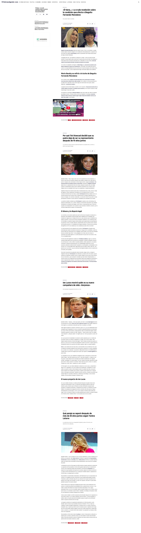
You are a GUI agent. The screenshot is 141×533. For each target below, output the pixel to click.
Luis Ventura (79, 260)
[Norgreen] (42, 33)
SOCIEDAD (44, 2)
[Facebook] (36, 14)
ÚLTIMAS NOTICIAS (24, 2)
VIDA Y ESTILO (76, 2)
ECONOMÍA (38, 2)
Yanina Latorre (77, 377)
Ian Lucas (77, 310)
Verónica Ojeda (92, 120)
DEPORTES (55, 2)
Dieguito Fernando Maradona (67, 50)
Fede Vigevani (71, 384)
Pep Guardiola (78, 502)
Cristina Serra (71, 502)
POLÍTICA (32, 2)
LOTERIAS (69, 2)
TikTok (82, 384)
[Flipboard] (43, 14)
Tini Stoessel (86, 260)
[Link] (92, 23)
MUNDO (49, 2)
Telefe (65, 378)
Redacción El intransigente (68, 23)
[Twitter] (40, 14)
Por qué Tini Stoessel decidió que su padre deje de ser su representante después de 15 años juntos (41, 22)
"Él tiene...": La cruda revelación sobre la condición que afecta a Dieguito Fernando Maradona (41, 9)
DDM (69, 120)
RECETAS (83, 2)
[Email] (46, 14)
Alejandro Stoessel (72, 260)
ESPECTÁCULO (62, 2)
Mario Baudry (74, 53)
